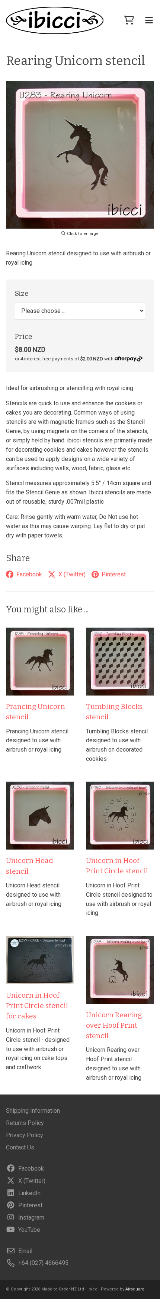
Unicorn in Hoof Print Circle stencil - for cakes (39, 1006)
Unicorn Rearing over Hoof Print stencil (114, 1025)
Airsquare (134, 1289)
